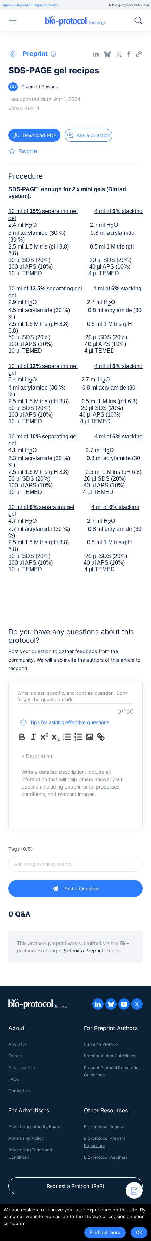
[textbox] (75, 864)
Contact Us (19, 1090)
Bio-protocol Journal (104, 1126)
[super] (45, 737)
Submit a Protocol (101, 1044)
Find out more (105, 1232)
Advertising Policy (26, 1138)
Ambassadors (21, 1067)
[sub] (56, 737)
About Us (17, 1044)
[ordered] (78, 737)
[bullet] (67, 737)
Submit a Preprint (84, 950)
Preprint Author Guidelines (109, 1056)
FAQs (13, 1079)
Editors (15, 1056)
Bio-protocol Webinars (105, 1157)
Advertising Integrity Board (34, 1126)
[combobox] (75, 864)
